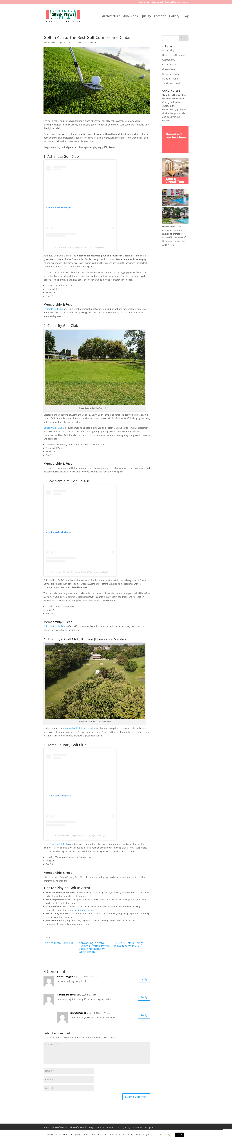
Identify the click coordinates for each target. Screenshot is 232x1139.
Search (184, 38)
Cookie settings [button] (164, 1134)
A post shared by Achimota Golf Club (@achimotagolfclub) (79, 247)
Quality (146, 16)
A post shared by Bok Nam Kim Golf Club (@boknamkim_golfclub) (80, 572)
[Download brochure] (175, 151)
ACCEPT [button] (179, 1134)
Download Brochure (172, 2)
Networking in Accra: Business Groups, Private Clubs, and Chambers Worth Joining (94, 947)
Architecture (111, 16)
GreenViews (51, 42)
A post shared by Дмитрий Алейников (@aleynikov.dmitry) (80, 836)
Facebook (137, 1127)
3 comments (90, 42)
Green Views (168, 69)
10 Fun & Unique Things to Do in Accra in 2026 (128, 944)
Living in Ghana (170, 78)
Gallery (174, 16)
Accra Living (77, 42)
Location (160, 16)
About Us (100, 1127)
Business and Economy (174, 55)
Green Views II (157, 2)
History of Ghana (171, 73)
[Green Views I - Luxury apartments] (175, 205)
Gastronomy (168, 59)
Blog (185, 16)
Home (46, 1127)
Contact (185, 2)
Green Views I (143, 2)
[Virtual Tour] (175, 183)
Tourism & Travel (171, 83)
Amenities (130, 16)
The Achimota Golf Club (58, 943)
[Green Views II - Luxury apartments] (175, 222)
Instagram (149, 1127)
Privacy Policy (123, 1127)
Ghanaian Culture (171, 64)
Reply (144, 979)
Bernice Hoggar (65, 976)
